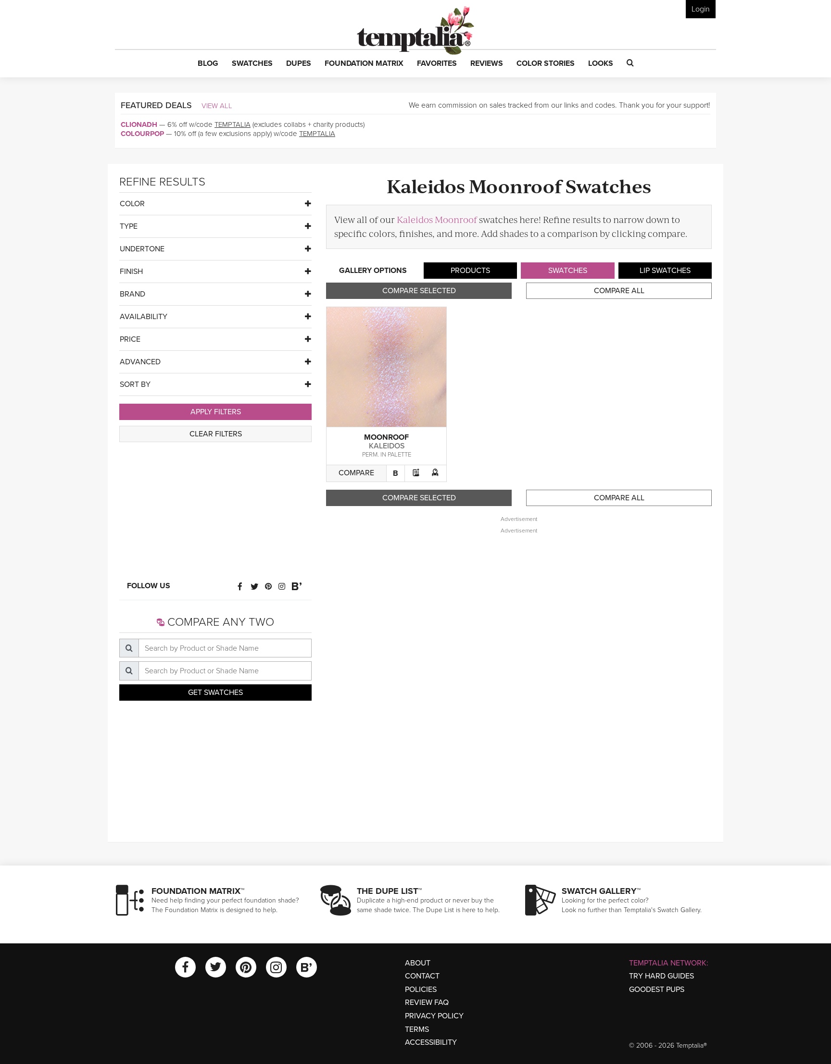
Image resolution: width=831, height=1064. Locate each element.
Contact (422, 976)
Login (701, 9)
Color (132, 204)
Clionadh (139, 124)
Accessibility (431, 1042)
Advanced (140, 362)
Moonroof (386, 437)
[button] (208, 64)
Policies (421, 989)
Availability (143, 317)
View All (216, 105)
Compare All (619, 291)
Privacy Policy (434, 1016)
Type (129, 226)
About (417, 963)
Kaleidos (386, 446)
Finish (131, 271)
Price (130, 339)
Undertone (142, 249)
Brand (132, 294)
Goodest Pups (656, 989)
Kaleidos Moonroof (437, 219)
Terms (417, 1029)
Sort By (135, 384)
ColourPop (142, 133)
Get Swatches (215, 692)
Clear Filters (215, 434)
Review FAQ (427, 1002)
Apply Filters (215, 412)
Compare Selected (419, 291)
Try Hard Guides (661, 976)
